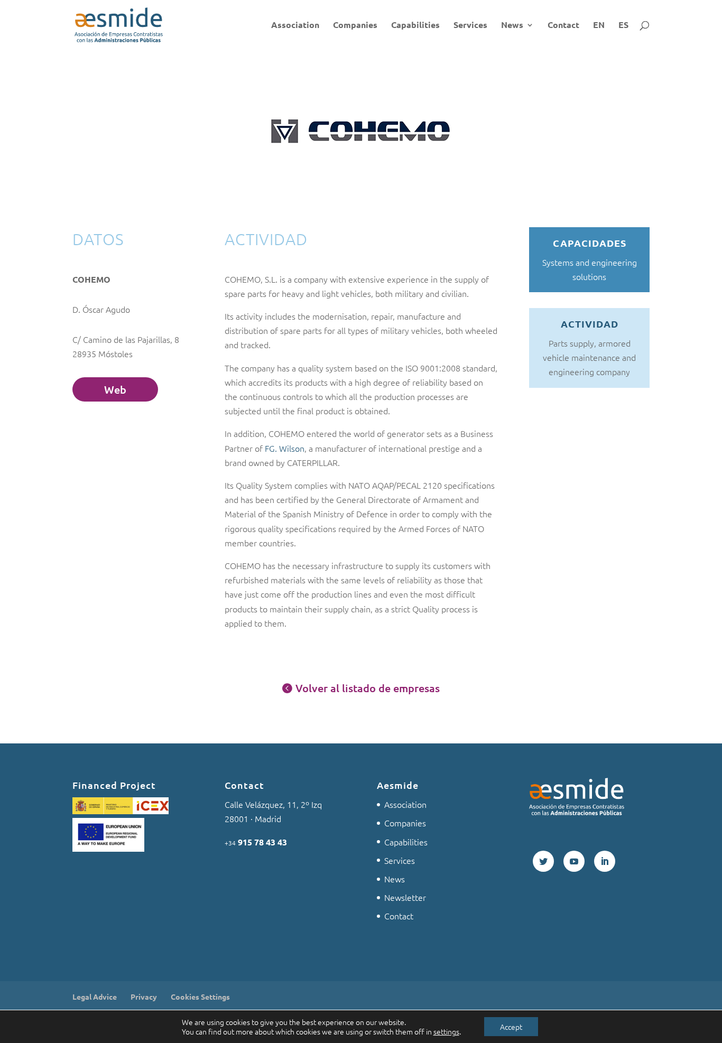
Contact (563, 25)
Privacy (144, 996)
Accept (511, 1026)
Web (115, 389)
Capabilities (415, 25)
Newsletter (405, 897)
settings (446, 1031)
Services (470, 25)
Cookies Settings (200, 996)
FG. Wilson (284, 448)
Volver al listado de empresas (367, 688)
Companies (355, 25)
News (512, 25)
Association (295, 25)
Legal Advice (94, 996)
